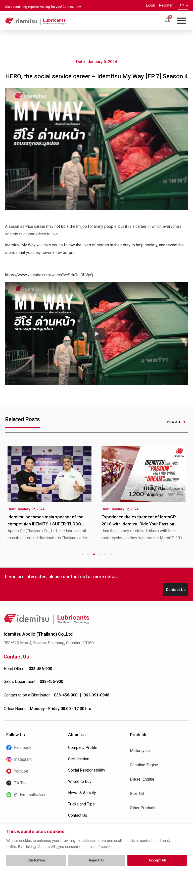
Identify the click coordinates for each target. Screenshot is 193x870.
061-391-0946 (96, 695)
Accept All (157, 860)
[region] (96, 847)
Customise (36, 860)
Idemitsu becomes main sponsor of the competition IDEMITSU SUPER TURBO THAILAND (45, 523)
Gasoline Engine (144, 765)
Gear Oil (137, 793)
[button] (96, 333)
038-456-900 (40, 668)
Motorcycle (140, 750)
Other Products (143, 807)
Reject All (96, 860)
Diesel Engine (142, 779)
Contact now (72, 7)
